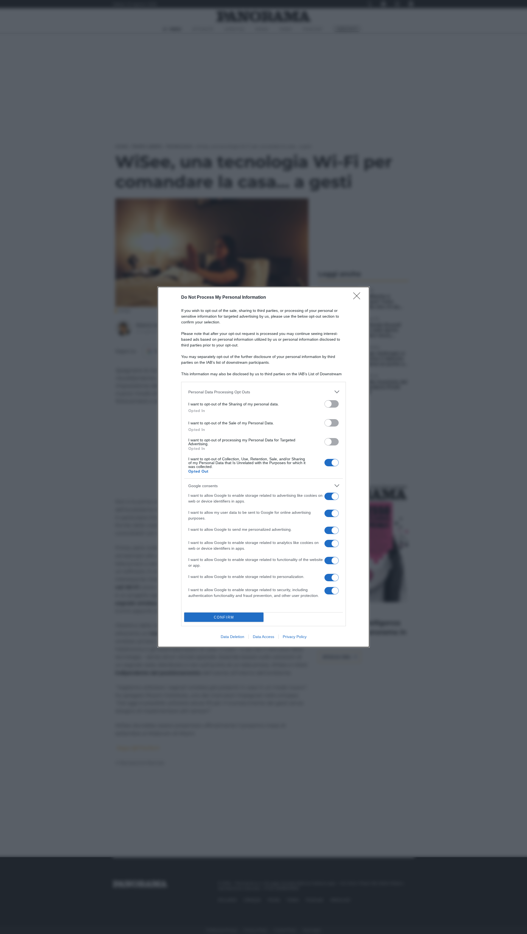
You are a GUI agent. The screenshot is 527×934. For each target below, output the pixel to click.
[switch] (331, 404)
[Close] (358, 297)
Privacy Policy (295, 636)
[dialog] (263, 467)
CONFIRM (224, 617)
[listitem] (263, 392)
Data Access (263, 636)
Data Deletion (232, 636)
